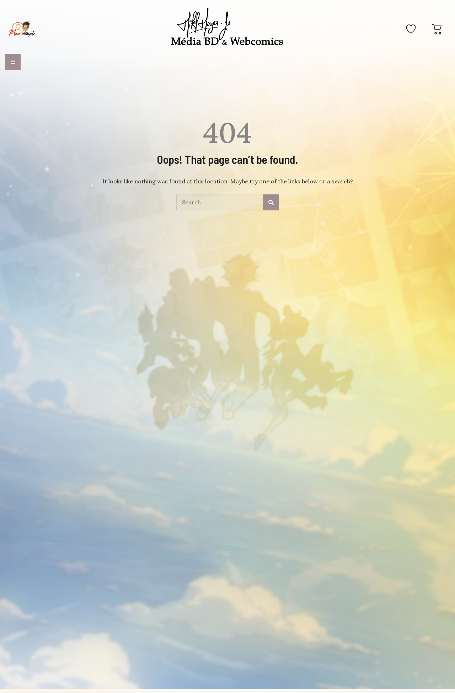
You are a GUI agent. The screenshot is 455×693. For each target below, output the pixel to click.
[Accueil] (227, 27)
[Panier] (437, 29)
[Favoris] (411, 29)
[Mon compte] (22, 29)
